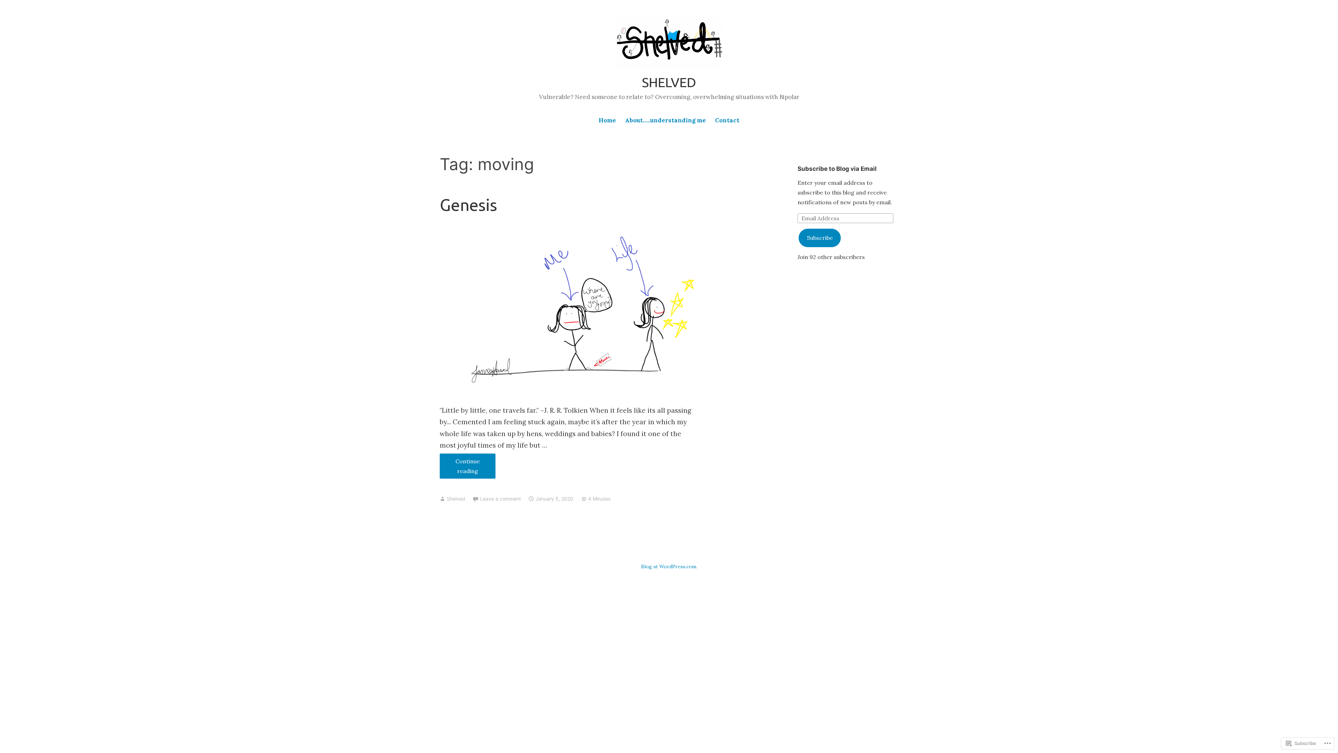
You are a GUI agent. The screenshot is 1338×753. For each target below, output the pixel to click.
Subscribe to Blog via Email (837, 168)
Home (607, 120)
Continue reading (460, 466)
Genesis (468, 205)
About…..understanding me (665, 120)
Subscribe (820, 237)
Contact (727, 120)
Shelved (456, 499)
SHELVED (669, 82)
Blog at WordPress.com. (669, 566)
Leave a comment (500, 499)
